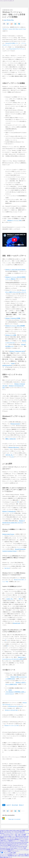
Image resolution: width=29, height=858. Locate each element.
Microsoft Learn (14, 845)
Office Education (10, 839)
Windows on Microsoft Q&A (11, 710)
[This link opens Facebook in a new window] (4, 24)
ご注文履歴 (23, 835)
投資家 (9, 851)
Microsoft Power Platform (11, 848)
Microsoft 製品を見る (20, 832)
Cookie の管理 (24, 855)
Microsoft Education (22, 836)
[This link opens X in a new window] (7, 24)
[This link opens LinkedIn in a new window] (15, 24)
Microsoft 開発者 (7, 845)
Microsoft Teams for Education (16, 838)
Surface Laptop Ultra (17, 830)
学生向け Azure (23, 841)
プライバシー (4, 855)
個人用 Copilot (3, 832)
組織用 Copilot (25, 830)
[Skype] (19, 24)
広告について (9, 857)
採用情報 (8, 849)
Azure (15, 842)
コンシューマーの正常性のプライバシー (9, 854)
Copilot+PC (8, 805)
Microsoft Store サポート (9, 835)
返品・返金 (17, 835)
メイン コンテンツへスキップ (7, 0)
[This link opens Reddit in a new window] (11, 24)
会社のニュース (14, 849)
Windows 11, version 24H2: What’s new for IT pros (14, 29)
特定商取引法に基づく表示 (14, 855)
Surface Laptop (8, 830)
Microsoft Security (10, 842)
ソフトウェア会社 (22, 848)
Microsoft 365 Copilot (17, 843)
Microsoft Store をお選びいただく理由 (9, 836)
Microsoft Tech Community (16, 846)
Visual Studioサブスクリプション (17, 49)
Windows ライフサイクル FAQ (11, 725)
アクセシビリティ (15, 851)
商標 (4, 857)
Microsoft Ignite (15, 805)
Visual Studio (3, 849)
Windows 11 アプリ (4, 833)
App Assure (7, 568)
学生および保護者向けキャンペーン (11, 841)
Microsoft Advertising (7, 843)
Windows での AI (11, 832)
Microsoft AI (3, 842)
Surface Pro (2, 830)
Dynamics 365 (20, 842)
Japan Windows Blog (9, 20)
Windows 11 (21, 805)
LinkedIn (20, 706)
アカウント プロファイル (15, 833)
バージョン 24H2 (18, 220)
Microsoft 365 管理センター (12, 43)
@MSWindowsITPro (12, 706)
